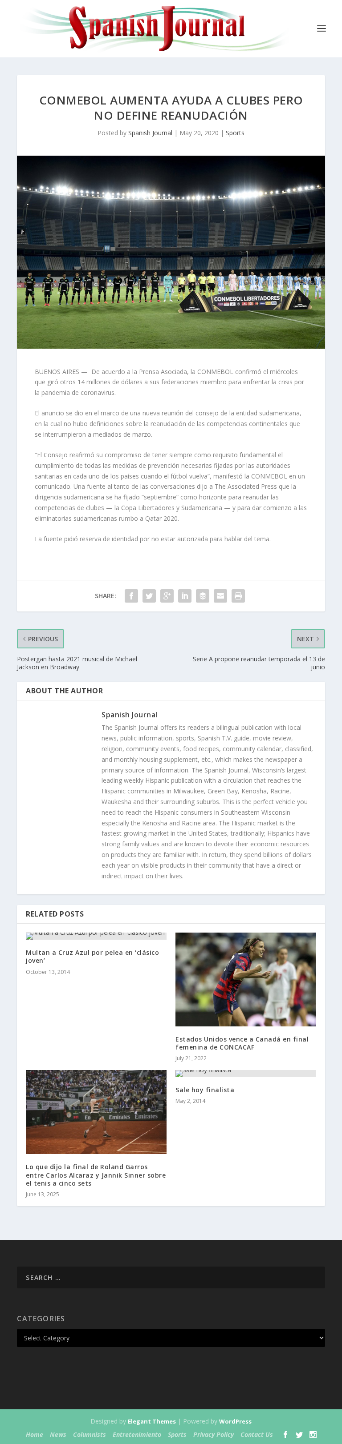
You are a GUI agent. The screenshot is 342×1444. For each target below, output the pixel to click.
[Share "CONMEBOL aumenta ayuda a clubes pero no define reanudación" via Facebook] (131, 596)
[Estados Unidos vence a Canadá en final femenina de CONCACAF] (245, 979)
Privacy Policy (213, 1434)
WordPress (235, 1421)
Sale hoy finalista (204, 1090)
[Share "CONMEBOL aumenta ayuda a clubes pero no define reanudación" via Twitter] (149, 596)
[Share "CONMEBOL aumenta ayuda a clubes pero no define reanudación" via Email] (220, 596)
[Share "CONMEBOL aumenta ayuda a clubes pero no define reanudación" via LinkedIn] (185, 596)
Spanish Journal (150, 133)
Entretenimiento (137, 1434)
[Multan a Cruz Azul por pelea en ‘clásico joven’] (96, 936)
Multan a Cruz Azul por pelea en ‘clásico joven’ (92, 956)
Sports (235, 133)
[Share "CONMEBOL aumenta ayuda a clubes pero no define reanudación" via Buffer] (203, 596)
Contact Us (256, 1434)
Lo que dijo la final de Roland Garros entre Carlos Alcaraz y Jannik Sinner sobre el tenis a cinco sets (96, 1174)
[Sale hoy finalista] (245, 1073)
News (58, 1434)
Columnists (89, 1434)
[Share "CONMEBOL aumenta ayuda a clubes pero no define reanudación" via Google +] (167, 596)
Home (34, 1434)
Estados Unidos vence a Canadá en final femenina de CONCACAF (242, 1043)
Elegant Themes (152, 1421)
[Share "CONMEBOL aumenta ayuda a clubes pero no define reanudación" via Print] (238, 596)
